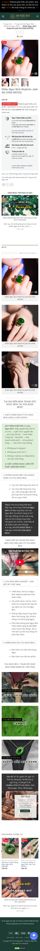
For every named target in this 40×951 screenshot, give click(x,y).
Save (4, 42)
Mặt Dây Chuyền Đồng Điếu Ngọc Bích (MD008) (10, 864)
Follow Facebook (28, 924)
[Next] (35, 58)
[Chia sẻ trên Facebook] (8, 184)
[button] (3, 16)
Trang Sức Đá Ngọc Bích (24, 24)
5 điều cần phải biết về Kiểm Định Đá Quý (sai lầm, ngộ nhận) (20, 901)
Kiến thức (19, 938)
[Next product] (18, 32)
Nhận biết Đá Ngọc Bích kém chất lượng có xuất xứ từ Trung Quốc (20, 219)
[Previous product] (22, 32)
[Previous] (5, 58)
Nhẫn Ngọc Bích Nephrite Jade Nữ (16, 177)
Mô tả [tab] (4, 247)
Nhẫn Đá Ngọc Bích (12, 26)
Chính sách (29, 938)
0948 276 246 (22, 154)
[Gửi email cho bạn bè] (12, 184)
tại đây (21, 168)
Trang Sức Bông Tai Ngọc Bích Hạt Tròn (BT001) (28, 864)
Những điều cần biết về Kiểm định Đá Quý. (22, 132)
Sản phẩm (10, 938)
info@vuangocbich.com (14, 924)
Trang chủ (7, 24)
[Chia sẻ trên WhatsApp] (4, 184)
